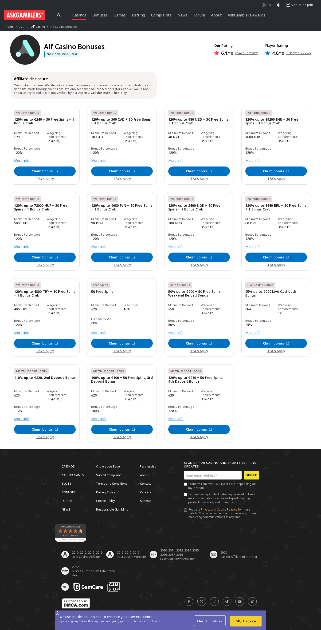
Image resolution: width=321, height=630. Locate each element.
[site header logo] (24, 15)
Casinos (68, 466)
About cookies (210, 621)
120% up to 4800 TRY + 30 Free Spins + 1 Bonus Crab (44, 293)
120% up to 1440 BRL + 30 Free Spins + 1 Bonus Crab (275, 207)
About (144, 475)
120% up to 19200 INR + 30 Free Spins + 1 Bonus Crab (271, 121)
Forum (67, 501)
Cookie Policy (105, 501)
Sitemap (146, 501)
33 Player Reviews (298, 53)
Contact (145, 483)
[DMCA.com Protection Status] (76, 603)
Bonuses (69, 492)
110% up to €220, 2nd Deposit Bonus (44, 378)
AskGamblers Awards (246, 15)
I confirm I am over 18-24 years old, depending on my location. (222, 486)
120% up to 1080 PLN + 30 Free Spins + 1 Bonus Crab (122, 207)
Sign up (251, 475)
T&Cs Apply (45, 178)
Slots (66, 483)
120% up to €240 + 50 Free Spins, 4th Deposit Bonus (195, 380)
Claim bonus (42, 171)
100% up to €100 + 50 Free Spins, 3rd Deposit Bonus (122, 380)
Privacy (205, 509)
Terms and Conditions (111, 483)
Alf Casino (38, 27)
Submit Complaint (108, 475)
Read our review (246, 53)
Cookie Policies (227, 509)
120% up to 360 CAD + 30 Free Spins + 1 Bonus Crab (121, 121)
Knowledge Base (108, 466)
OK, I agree (245, 621)
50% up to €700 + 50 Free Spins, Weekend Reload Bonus (194, 293)
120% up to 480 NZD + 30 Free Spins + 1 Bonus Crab (198, 121)
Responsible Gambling (112, 509)
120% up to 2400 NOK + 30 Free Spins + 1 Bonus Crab (194, 207)
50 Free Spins (102, 292)
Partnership (148, 466)
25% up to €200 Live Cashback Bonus (270, 293)
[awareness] (88, 587)
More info (21, 160)
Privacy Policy (105, 492)
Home (10, 27)
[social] (188, 601)
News (66, 509)
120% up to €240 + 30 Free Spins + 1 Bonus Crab (44, 121)
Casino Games (73, 475)
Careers (145, 492)
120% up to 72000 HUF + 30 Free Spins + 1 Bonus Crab (40, 207)
